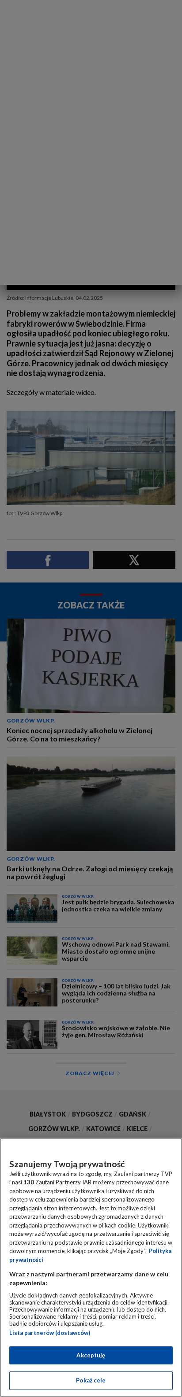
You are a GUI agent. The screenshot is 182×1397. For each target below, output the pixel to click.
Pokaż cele (91, 1380)
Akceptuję (90, 1355)
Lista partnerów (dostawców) (49, 1332)
